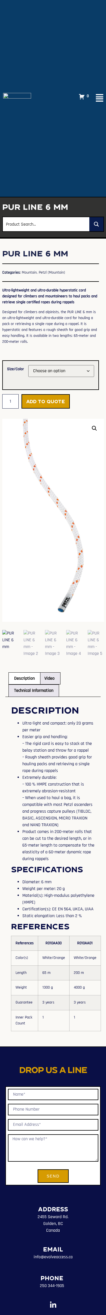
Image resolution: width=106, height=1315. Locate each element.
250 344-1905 (52, 1286)
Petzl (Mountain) (52, 272)
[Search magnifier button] (96, 224)
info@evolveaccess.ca (53, 1257)
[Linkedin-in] (53, 1305)
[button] (94, 428)
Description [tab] (24, 678)
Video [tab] (49, 678)
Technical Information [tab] (33, 691)
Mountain (29, 272)
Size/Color (15, 369)
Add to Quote (45, 401)
